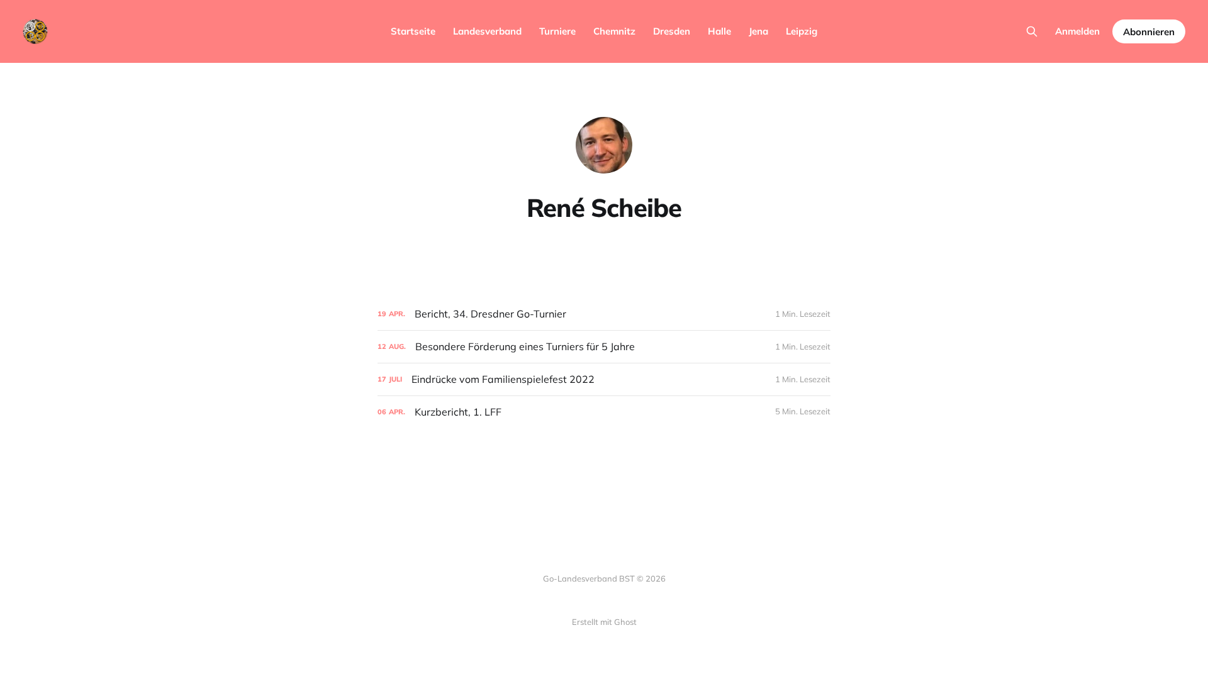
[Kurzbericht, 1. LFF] (604, 412)
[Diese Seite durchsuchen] (1031, 31)
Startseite (413, 31)
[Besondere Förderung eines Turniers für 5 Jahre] (604, 347)
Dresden (671, 31)
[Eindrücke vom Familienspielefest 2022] (604, 379)
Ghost (625, 622)
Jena (758, 31)
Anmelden (1077, 31)
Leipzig (801, 31)
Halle (719, 31)
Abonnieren (1149, 32)
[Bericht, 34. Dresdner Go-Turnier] (604, 314)
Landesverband (487, 31)
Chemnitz (614, 31)
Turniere (557, 31)
